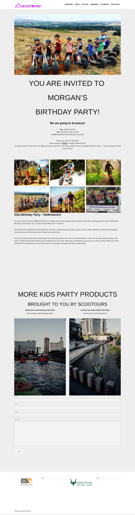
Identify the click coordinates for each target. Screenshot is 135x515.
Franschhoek (94, 4)
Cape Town (85, 4)
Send (19, 451)
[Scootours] (28, 6)
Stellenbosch (104, 4)
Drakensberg (69, 4)
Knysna (77, 4)
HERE (65, 143)
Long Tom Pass (115, 4)
